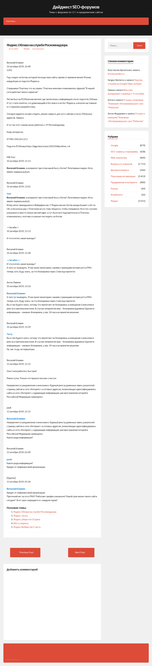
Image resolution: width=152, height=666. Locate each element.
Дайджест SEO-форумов (76, 6)
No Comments (38, 49)
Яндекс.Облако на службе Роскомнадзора (37, 45)
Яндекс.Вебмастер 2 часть (27, 527)
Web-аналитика (119, 157)
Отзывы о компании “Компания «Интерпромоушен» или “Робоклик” (125, 104)
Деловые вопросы (120, 170)
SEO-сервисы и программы (124, 151)
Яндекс (27, 49)
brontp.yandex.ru (116, 73)
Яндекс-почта (20, 515)
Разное (114, 188)
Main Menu (10, 21)
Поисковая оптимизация (123, 176)
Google (114, 145)
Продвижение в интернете (124, 182)
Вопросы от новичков (121, 164)
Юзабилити (116, 194)
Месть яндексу (21, 523)
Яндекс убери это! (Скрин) (26, 519)
